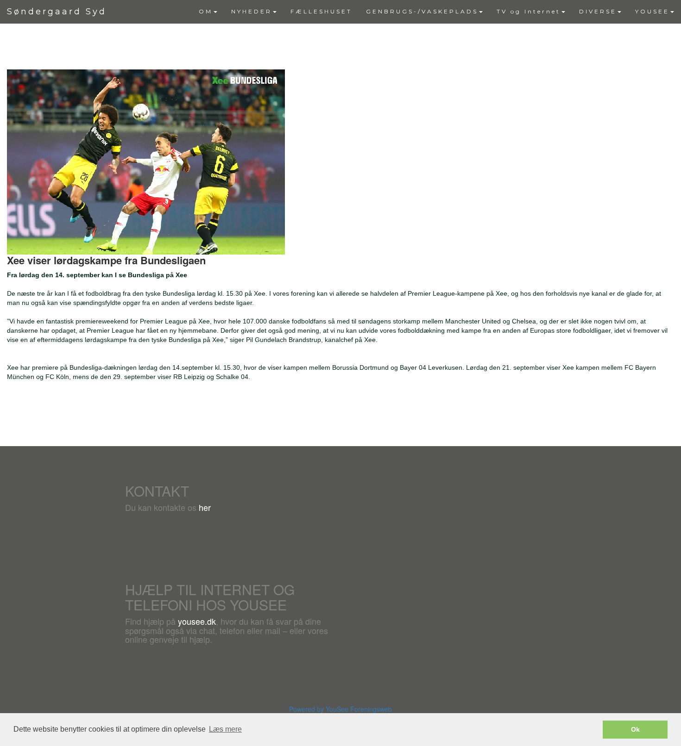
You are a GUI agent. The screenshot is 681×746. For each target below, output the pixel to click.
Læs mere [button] (225, 729)
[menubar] (436, 11)
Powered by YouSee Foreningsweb (340, 709)
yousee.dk (197, 621)
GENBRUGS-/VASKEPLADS (422, 11)
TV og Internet (529, 11)
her (205, 507)
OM (206, 11)
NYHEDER (251, 11)
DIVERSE (598, 11)
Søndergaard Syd (57, 11)
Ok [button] (635, 729)
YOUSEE (652, 11)
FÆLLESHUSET (321, 11)
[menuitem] (208, 11)
